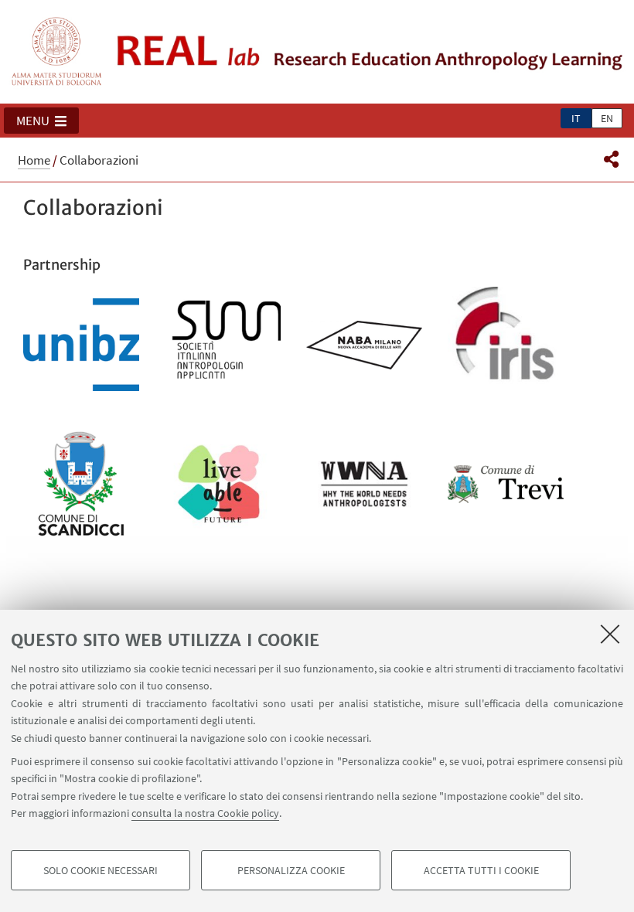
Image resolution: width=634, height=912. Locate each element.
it (576, 118)
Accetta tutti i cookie (481, 870)
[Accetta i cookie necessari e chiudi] (610, 633)
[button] (41, 120)
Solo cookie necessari (100, 870)
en (607, 118)
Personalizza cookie (291, 870)
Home (34, 159)
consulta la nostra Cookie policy (205, 813)
